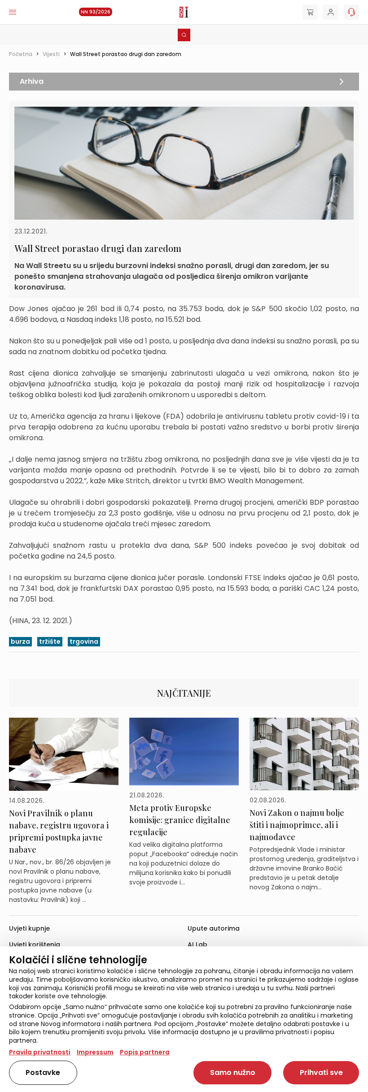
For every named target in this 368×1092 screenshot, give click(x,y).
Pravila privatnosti (39, 1052)
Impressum (95, 1052)
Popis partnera (145, 1052)
